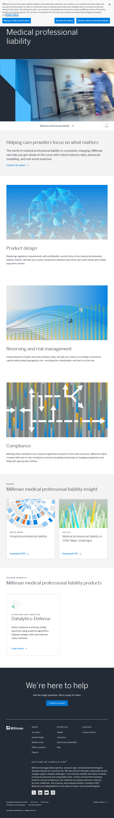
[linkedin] (40, 792)
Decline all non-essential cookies (93, 20)
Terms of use (34, 802)
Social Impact (38, 737)
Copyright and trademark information (17, 802)
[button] (30, 529)
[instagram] (53, 792)
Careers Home (89, 732)
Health (60, 732)
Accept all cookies (64, 20)
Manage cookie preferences (16, 20)
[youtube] (46, 792)
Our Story (36, 732)
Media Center (38, 742)
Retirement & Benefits (67, 742)
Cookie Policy (12, 15)
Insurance (61, 737)
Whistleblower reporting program (15, 805)
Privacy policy (45, 802)
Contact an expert (16, 165)
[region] (57, 13)
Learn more (18, 648)
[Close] (109, 4)
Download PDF (18, 553)
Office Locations (39, 747)
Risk (59, 747)
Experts (35, 752)
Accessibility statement (34, 805)
